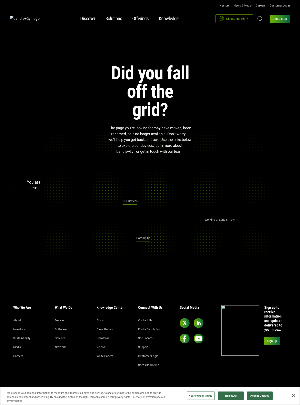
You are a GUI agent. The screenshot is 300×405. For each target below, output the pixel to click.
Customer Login (280, 5)
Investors (224, 5)
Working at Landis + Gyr (220, 219)
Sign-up (272, 341)
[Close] (293, 395)
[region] (150, 396)
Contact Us (280, 18)
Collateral (103, 338)
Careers (261, 5)
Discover (87, 18)
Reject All (230, 395)
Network (60, 347)
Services (60, 338)
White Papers (105, 356)
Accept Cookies (259, 395)
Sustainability (21, 338)
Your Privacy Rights (200, 395)
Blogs (100, 320)
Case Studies (105, 329)
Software (61, 329)
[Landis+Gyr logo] (26, 19)
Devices (59, 320)
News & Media (243, 5)
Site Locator (145, 338)
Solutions (114, 18)
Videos (101, 347)
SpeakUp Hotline (148, 365)
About (17, 320)
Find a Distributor (149, 329)
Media (17, 347)
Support (143, 347)
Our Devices (130, 201)
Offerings (140, 18)
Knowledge (168, 18)
